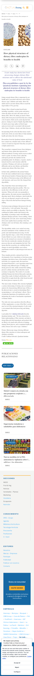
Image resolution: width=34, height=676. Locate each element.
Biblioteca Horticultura (11, 524)
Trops (15, 637)
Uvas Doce (7, 637)
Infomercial (12, 376)
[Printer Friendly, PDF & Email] (8, 343)
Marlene (21, 625)
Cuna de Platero (19, 616)
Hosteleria (7, 498)
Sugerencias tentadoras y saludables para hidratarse (14, 425)
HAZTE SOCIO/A (17, 588)
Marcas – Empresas (10, 553)
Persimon (6, 631)
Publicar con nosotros (11, 563)
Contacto (6, 566)
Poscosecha (7, 531)
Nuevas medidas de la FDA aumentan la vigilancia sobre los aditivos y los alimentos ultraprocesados (17, 459)
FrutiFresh (8, 619)
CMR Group (7, 616)
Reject (17, 667)
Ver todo (7, 365)
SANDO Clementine (10, 634)
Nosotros (6, 550)
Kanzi (22, 622)
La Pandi (13, 625)
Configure (17, 672)
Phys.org (9, 340)
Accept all (17, 663)
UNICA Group (24, 634)
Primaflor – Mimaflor (18, 628)
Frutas (10, 409)
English (7, 50)
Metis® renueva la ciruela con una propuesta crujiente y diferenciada (16, 393)
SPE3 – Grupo (8, 518)
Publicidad (7, 560)
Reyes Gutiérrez (18, 631)
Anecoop (6, 613)
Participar (6, 557)
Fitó (28, 616)
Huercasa (17, 619)
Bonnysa (15, 613)
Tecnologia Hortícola (10, 527)
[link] (6, 66)
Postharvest (7, 534)
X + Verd (6, 537)
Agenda (6, 521)
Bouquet (23, 613)
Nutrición (11, 443)
